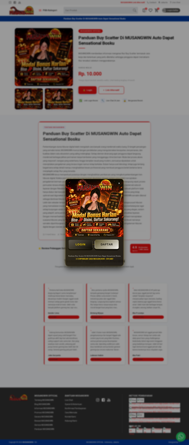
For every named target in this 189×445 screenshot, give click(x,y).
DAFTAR (107, 244)
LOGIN (81, 244)
